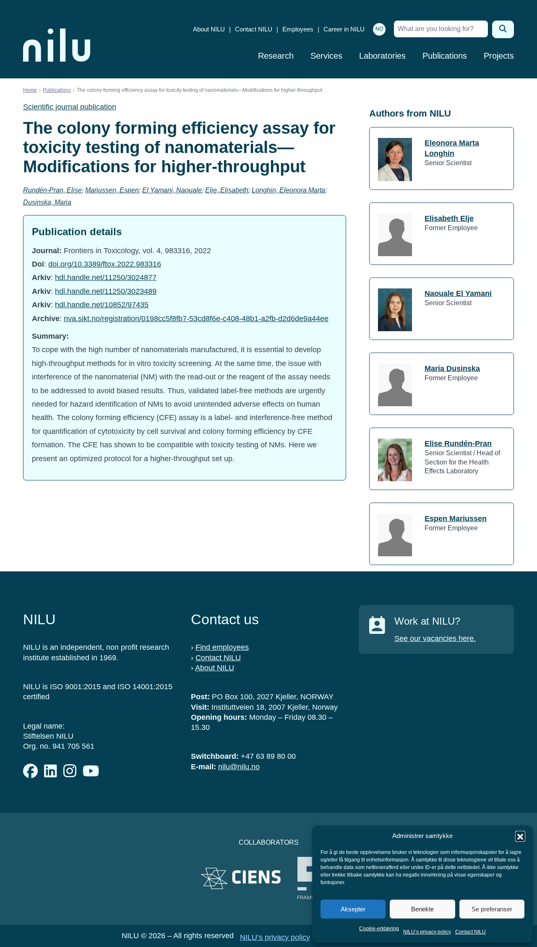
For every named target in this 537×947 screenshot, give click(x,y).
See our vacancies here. (435, 638)
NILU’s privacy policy (427, 932)
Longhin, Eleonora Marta (288, 190)
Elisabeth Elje (449, 218)
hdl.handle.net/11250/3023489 (105, 291)
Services (326, 55)
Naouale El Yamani (458, 293)
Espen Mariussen (456, 518)
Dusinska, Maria (47, 202)
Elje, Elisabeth (226, 190)
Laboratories (382, 55)
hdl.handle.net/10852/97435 (102, 305)
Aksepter (353, 909)
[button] (520, 836)
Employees (297, 29)
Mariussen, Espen (112, 190)
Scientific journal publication (69, 107)
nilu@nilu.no (239, 767)
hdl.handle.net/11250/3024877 (105, 277)
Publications (444, 55)
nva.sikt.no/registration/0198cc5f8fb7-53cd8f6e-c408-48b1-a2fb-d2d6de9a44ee (196, 318)
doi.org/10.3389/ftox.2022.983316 (104, 264)
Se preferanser (492, 909)
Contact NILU (470, 932)
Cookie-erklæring (379, 928)
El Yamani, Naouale (172, 190)
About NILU (209, 29)
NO (379, 29)
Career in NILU (344, 29)
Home (30, 90)
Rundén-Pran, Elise (52, 190)
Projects (499, 55)
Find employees (222, 647)
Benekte (422, 909)
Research (276, 55)
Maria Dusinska (452, 368)
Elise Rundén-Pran (458, 443)
